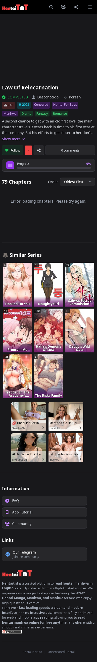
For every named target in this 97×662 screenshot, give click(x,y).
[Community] (64, 7)
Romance (60, 113)
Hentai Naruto (32, 652)
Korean (75, 97)
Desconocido (47, 97)
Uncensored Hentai (61, 652)
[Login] (77, 7)
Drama (26, 113)
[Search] (51, 7)
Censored (41, 104)
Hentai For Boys (65, 104)
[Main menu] (90, 7)
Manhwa (9, 113)
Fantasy (42, 113)
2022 (25, 104)
